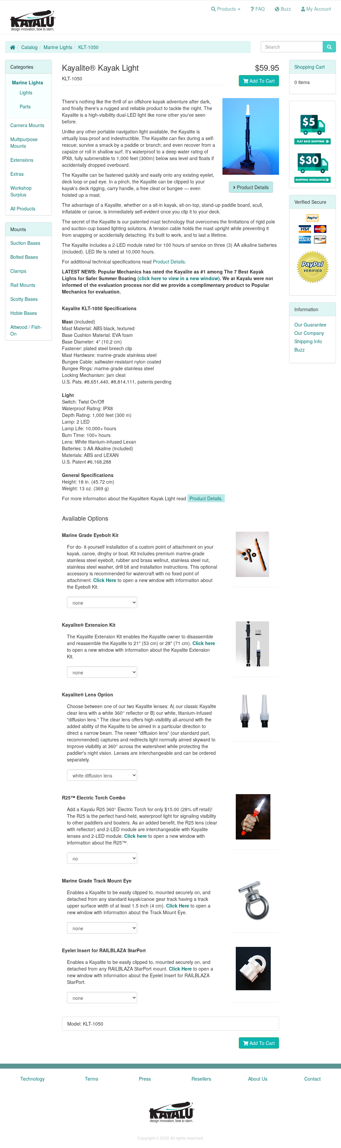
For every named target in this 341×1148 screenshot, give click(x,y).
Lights (24, 92)
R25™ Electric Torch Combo (94, 797)
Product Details (252, 187)
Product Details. (206, 498)
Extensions (21, 159)
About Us (257, 1078)
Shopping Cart (309, 66)
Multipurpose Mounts (24, 142)
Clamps (18, 270)
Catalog (29, 47)
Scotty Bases (24, 299)
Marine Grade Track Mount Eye (97, 880)
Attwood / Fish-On (26, 330)
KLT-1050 (88, 47)
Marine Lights (58, 47)
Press (145, 1078)
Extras (17, 173)
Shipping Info (308, 341)
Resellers (201, 1078)
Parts (24, 106)
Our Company (309, 333)
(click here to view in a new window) (179, 278)
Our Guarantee (310, 324)
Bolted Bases (24, 256)
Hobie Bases (23, 313)
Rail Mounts (22, 284)
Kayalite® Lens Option (87, 694)
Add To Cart (261, 80)
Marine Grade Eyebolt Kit (90, 535)
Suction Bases (25, 242)
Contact (312, 1078)
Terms (91, 1078)
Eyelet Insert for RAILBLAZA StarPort (104, 950)
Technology (32, 1078)
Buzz (299, 349)
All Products (22, 208)
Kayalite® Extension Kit (89, 624)
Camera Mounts (27, 125)
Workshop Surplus (21, 191)
